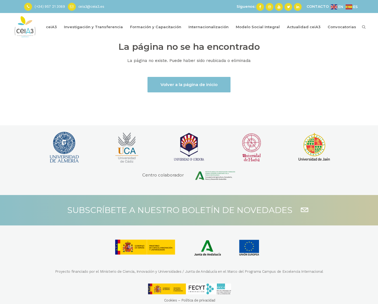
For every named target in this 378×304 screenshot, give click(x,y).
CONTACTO (318, 6)
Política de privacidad (198, 300)
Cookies (170, 300)
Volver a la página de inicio (189, 84)
